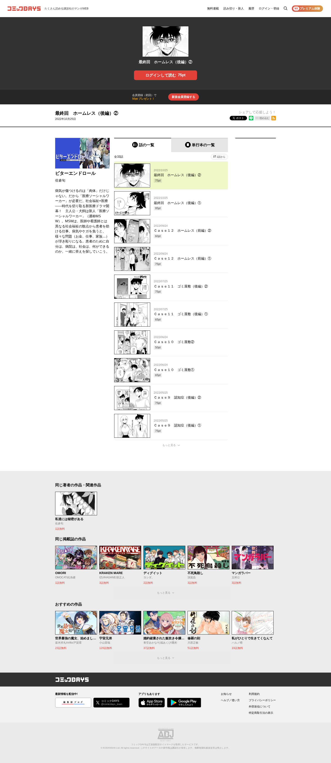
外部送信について (259, 706)
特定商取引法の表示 (261, 712)
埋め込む (264, 118)
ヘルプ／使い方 (230, 700)
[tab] (142, 145)
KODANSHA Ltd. (111, 748)
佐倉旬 (60, 180)
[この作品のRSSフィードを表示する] (273, 118)
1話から (221, 156)
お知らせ (226, 694)
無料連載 (213, 8)
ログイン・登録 (269, 8)
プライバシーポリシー (262, 700)
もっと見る (169, 445)
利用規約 (254, 694)
